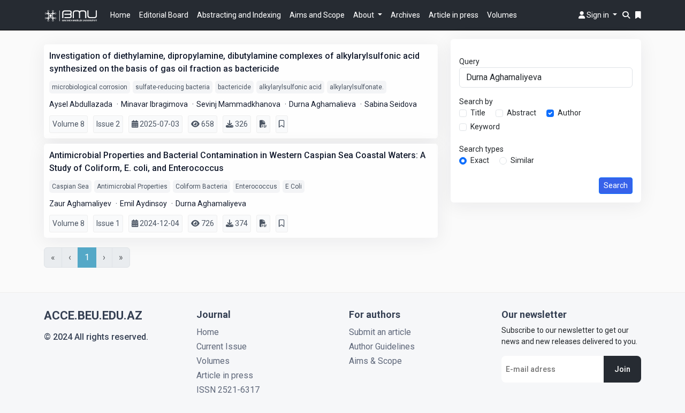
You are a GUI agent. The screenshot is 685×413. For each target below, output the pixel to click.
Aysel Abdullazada (81, 104)
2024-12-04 (158, 223)
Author (569, 112)
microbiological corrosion (89, 87)
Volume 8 (68, 124)
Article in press (453, 15)
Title (477, 112)
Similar (522, 160)
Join (622, 369)
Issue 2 (108, 124)
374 (240, 223)
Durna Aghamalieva (323, 104)
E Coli (293, 186)
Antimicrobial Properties (132, 186)
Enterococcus (256, 186)
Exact (479, 160)
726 (207, 223)
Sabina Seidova (390, 104)
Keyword (485, 126)
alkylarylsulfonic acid (290, 87)
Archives (405, 15)
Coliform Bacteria (201, 186)
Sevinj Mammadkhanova (239, 104)
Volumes (502, 15)
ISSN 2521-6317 (228, 390)
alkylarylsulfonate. (357, 87)
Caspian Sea (70, 186)
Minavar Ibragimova (155, 104)
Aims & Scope (375, 361)
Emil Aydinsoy (144, 203)
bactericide (234, 87)
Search (616, 185)
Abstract (521, 112)
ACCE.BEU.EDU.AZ (93, 315)
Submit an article (380, 332)
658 (207, 124)
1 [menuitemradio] (87, 257)
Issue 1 (108, 223)
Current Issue (221, 346)
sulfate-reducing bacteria (172, 87)
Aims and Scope (317, 15)
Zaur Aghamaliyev (81, 203)
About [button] (364, 15)
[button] (598, 15)
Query (469, 61)
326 (240, 124)
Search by (476, 101)
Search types (481, 149)
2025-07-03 (158, 124)
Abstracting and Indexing (239, 15)
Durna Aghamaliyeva (211, 203)
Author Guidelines (382, 346)
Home (120, 15)
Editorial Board (163, 15)
